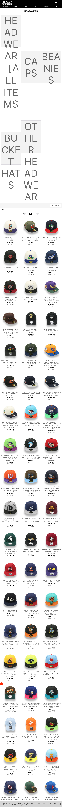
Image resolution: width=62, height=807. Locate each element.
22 (36, 214)
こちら (32, 805)
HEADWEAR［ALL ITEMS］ (11, 31)
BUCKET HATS (11, 148)
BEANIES (51, 67)
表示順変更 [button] (56, 205)
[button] (56, 2)
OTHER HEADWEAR (31, 137)
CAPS (31, 67)
